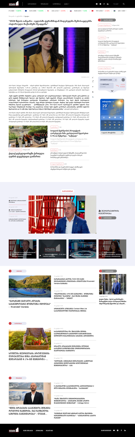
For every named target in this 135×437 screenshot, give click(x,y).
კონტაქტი (39, 430)
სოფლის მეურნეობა (15, 149)
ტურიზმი (19, 16)
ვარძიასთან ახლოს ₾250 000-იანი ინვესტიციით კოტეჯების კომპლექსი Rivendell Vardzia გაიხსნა (74, 281)
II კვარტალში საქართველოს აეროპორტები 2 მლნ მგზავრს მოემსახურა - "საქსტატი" (74, 387)
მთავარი (12, 16)
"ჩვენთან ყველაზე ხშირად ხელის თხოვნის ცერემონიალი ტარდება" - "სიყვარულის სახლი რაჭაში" (75, 416)
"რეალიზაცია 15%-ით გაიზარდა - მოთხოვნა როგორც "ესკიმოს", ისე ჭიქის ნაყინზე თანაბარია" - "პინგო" (73, 296)
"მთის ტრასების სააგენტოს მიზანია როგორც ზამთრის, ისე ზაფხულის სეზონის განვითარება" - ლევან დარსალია (29, 411)
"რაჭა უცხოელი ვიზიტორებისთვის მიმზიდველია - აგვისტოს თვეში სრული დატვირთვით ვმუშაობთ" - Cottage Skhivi (71, 401)
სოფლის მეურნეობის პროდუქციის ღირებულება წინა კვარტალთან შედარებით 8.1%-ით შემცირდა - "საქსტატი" (69, 133)
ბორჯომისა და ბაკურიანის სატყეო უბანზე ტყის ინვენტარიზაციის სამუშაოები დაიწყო (66, 168)
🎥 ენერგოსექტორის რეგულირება (109, 212)
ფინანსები (44, 4)
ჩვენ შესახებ (28, 430)
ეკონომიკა (57, 4)
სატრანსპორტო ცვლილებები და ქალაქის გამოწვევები (17, 220)
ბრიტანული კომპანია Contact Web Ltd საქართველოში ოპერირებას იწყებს (70, 310)
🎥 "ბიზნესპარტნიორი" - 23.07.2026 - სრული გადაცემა (17, 210)
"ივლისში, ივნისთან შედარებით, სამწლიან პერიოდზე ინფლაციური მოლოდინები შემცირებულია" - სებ (73, 363)
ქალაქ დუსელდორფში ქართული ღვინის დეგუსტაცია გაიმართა (26, 155)
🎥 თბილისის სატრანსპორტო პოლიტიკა (17, 201)
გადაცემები (32, 4)
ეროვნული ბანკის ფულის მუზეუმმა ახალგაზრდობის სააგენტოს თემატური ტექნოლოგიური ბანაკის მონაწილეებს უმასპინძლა (68, 155)
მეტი (66, 4)
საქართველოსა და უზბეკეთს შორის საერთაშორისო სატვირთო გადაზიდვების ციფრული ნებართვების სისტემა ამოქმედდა (74, 334)
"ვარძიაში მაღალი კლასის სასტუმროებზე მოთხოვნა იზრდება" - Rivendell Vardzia (30, 304)
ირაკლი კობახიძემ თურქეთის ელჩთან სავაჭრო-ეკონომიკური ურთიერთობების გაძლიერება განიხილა (72, 348)
